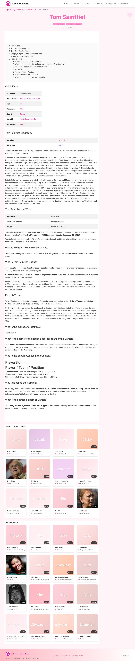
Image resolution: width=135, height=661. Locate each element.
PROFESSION (112, 3)
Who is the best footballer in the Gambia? (32, 67)
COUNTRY (99, 3)
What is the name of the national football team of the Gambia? (40, 64)
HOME (68, 3)
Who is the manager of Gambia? (28, 61)
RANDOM (124, 3)
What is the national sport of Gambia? (30, 77)
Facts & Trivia (16, 59)
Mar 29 (23, 99)
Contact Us (65, 656)
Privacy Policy (77, 656)
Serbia (22, 114)
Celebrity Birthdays (20, 3)
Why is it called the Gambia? (26, 75)
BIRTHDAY (87, 3)
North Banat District (28, 119)
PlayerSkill (19, 69)
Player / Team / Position (24, 72)
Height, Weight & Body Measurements (26, 54)
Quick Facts (16, 46)
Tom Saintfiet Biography (21, 48)
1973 (29, 99)
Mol (21, 109)
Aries (22, 124)
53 (21, 104)
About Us (55, 656)
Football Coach (30, 10)
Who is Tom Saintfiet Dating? (22, 56)
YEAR (77, 3)
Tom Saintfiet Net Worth (21, 51)
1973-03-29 (36, 99)
